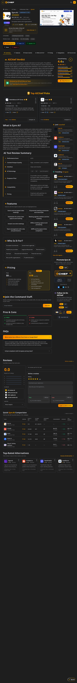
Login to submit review (65, 405)
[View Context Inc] (55, 176)
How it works (28, 53)
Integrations (61, 53)
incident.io (61, 137)
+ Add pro (46, 397)
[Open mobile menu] (3, 2)
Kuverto (60, 224)
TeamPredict (61, 146)
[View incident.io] (55, 138)
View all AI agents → (58, 255)
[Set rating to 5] (37, 379)
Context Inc (61, 176)
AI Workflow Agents (62, 211)
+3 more (27, 35)
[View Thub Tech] (55, 192)
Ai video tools (8, 105)
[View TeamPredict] (55, 146)
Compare (31, 119)
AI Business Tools (65, 132)
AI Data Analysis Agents (62, 179)
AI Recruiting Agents (62, 227)
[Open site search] (71, 2)
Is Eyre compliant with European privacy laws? (19, 351)
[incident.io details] (23, 461)
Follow (68, 312)
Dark (61, 267)
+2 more (32, 39)
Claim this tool (30, 30)
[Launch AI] (74, 2)
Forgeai (60, 240)
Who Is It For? (40, 53)
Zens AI (60, 163)
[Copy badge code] (68, 287)
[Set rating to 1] (29, 379)
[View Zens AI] (55, 164)
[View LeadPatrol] (55, 155)
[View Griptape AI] (55, 208)
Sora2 (11, 99)
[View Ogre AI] (55, 129)
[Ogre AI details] (5, 461)
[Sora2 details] (7, 99)
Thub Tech (60, 192)
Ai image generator (45, 105)
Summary (8, 53)
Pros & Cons (72, 53)
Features (18, 53)
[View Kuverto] (55, 224)
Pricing (51, 53)
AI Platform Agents (61, 195)
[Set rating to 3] (33, 379)
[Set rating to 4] (35, 379)
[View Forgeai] (55, 240)
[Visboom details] (42, 99)
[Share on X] (61, 287)
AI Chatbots (64, 168)
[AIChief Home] (9, 2)
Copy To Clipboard (59, 280)
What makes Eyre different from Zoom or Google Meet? (21, 337)
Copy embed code (64, 317)
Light (65, 267)
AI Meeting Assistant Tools (17, 35)
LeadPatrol (61, 154)
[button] (47, 305)
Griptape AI (61, 208)
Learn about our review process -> (20, 84)
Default (61, 307)
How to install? (69, 280)
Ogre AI (60, 128)
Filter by (6, 387)
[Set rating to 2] (31, 379)
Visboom (47, 99)
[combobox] (14, 404)
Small (66, 307)
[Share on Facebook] (59, 287)
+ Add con (69, 397)
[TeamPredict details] (41, 461)
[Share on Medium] (66, 287)
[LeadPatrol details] (59, 461)
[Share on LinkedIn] (63, 287)
